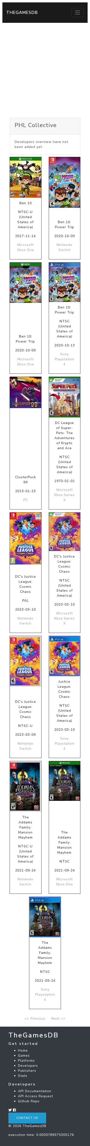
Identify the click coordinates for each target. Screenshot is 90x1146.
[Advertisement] (45, 70)
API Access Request (35, 1096)
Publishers (27, 1070)
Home (23, 1050)
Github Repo (29, 1101)
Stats (22, 1075)
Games (24, 1055)
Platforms (26, 1060)
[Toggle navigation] (77, 12)
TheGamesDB (22, 12)
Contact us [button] (27, 1118)
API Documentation (34, 1091)
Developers (28, 1065)
